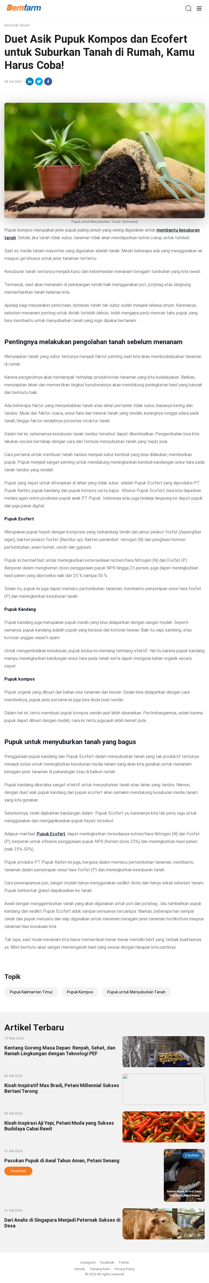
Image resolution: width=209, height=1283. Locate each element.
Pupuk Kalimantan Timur (31, 992)
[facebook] (48, 81)
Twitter (123, 1262)
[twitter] (39, 81)
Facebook (107, 1262)
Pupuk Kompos (80, 992)
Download (18, 1171)
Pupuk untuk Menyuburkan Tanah (136, 992)
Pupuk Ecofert (51, 833)
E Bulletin (192, 1155)
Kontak (80, 1269)
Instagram (88, 1262)
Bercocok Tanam (17, 25)
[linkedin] (30, 81)
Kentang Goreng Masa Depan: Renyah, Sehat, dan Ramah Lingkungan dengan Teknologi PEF (59, 1050)
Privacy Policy (125, 1269)
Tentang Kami (99, 1269)
